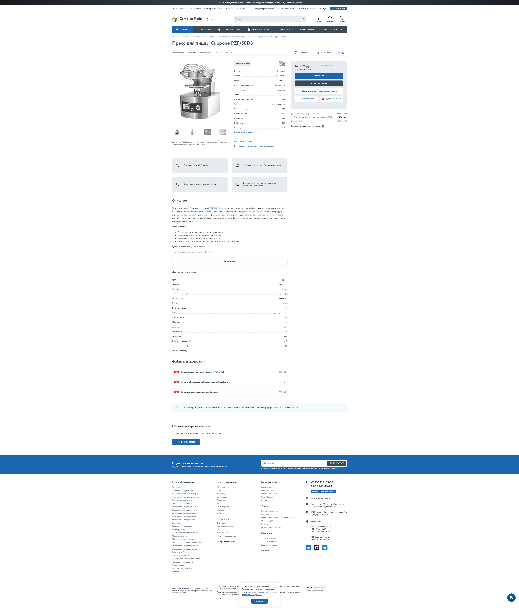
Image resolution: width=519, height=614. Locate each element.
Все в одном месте (269, 511)
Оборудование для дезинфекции (186, 542)
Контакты (265, 550)
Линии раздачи (178, 529)
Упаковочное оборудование (184, 519)
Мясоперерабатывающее (183, 539)
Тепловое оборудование (182, 490)
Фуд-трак (221, 523)
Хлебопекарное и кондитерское (186, 493)
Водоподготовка (179, 523)
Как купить (338, 29)
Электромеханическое (182, 500)
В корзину (319, 75)
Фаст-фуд (221, 493)
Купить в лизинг (333, 98)
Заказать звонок (339, 9)
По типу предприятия (231, 29)
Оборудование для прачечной (185, 545)
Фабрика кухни (223, 532)
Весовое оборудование (182, 526)
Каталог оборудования (183, 482)
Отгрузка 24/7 (267, 521)
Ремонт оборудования (271, 527)
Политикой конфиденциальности (326, 468)
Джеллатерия (223, 519)
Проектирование (285, 29)
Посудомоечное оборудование (185, 497)
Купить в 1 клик (319, 83)
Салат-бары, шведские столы (185, 532)
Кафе (219, 490)
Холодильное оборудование (184, 513)
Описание (191, 52)
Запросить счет (306, 98)
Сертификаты (267, 497)
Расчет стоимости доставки (306, 126)
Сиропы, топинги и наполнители (186, 558)
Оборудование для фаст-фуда (185, 510)
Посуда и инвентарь (181, 555)
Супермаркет (222, 497)
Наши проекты (267, 490)
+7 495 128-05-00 (286, 8)
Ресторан (221, 487)
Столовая (221, 516)
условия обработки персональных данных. (259, 593)
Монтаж (264, 524)
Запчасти (176, 571)
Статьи (264, 500)
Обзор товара (178, 52)
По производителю (260, 29)
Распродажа (206, 29)
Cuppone (281, 71)
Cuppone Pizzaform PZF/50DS (203, 208)
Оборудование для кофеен (184, 506)
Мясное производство (226, 536)
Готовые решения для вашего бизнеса (278, 517)
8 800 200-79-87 (307, 8)
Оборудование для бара (182, 503)
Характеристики (206, 52)
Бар (218, 503)
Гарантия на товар (269, 545)
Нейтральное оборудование (184, 516)
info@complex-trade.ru (264, 8)
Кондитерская (223, 506)
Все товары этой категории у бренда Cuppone (254, 146)
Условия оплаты (268, 538)
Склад (219, 529)
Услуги (324, 29)
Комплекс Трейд (269, 482)
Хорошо (259, 601)
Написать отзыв (186, 442)
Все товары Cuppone (243, 141)
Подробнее (229, 261)
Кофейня (220, 513)
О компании (266, 487)
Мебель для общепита (182, 568)
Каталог (185, 29)
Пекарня (220, 510)
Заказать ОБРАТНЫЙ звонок (323, 491)
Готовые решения (307, 29)
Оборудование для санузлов (184, 549)
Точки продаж (178, 565)
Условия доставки (269, 541)
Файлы (219, 52)
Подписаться (337, 463)
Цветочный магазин (225, 526)
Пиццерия (221, 500)
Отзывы (228, 52)
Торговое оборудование (182, 562)
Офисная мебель (179, 552)
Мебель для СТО (179, 536)
